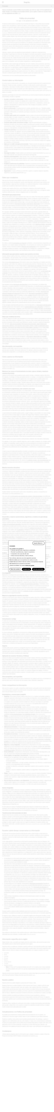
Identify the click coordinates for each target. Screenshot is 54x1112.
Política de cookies (29, 565)
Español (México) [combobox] (38, 543)
